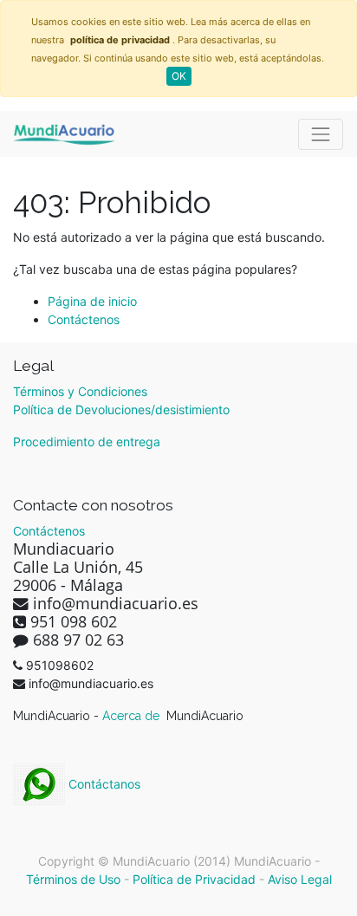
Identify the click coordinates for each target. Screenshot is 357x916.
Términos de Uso (73, 879)
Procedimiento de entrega (86, 441)
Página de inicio (92, 301)
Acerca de (132, 716)
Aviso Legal (300, 879)
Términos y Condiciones (80, 391)
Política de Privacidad (194, 879)
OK (179, 75)
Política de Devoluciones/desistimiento (121, 409)
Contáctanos (102, 783)
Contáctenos (84, 319)
